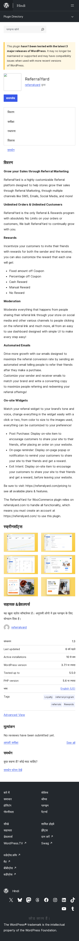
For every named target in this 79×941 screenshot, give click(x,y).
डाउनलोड (10, 98)
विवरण (11, 112)
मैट (7, 861)
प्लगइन (45, 805)
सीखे (6, 824)
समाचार (8, 799)
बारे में (7, 792)
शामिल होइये (47, 824)
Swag (47, 843)
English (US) (68, 688)
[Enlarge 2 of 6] (70, 537)
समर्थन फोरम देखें (13, 770)
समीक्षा (11, 121)
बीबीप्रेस (10, 868)
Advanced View (14, 715)
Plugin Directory (13, 16)
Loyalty (49, 697)
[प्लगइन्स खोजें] (42, 29)
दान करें (47, 836)
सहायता (8, 830)
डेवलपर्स (8, 836)
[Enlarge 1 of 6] (33, 537)
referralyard (32, 85)
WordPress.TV (15, 843)
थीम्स (44, 799)
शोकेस (44, 792)
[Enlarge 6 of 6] (70, 582)
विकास (11, 140)
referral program (64, 697)
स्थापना (12, 131)
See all (71, 742)
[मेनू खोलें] (73, 5)
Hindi (15, 891)
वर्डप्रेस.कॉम (12, 855)
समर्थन (11, 150)
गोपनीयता (9, 812)
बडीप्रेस (10, 874)
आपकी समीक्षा (11, 742)
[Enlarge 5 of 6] (33, 582)
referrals (56, 704)
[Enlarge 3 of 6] (33, 560)
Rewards (69, 704)
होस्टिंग (7, 805)
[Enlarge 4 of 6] (70, 560)
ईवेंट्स (44, 830)
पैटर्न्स (44, 812)
